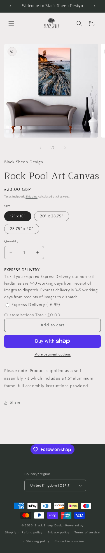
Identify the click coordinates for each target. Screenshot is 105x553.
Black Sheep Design (50, 525)
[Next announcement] (94, 6)
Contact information (69, 541)
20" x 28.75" (51, 216)
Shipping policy (38, 541)
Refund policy (32, 532)
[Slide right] (65, 148)
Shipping (31, 196)
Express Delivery (35, 304)
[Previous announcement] (10, 6)
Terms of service (87, 532)
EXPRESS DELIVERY (22, 270)
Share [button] (15, 402)
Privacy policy (58, 532)
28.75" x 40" (21, 229)
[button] (11, 23)
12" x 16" (17, 216)
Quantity (11, 241)
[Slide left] (40, 148)
